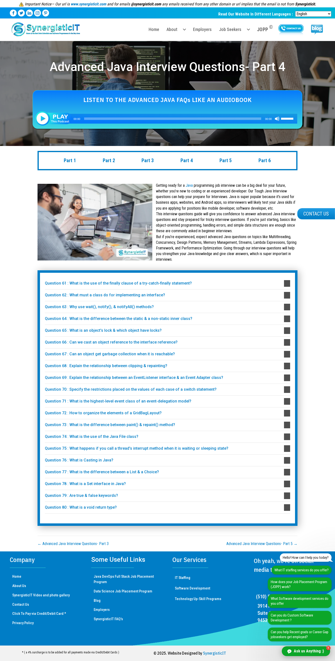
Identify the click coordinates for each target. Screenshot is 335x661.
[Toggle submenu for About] (184, 29)
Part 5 (225, 160)
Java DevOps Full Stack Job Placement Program (124, 579)
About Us (19, 586)
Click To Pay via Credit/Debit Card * (39, 613)
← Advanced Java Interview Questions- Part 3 (73, 543)
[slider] (288, 118)
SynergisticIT (214, 653)
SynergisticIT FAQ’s (108, 619)
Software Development (192, 588)
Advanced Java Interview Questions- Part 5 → (261, 543)
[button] (167, 283)
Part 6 (264, 160)
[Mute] (277, 118)
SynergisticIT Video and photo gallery (41, 595)
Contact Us (20, 604)
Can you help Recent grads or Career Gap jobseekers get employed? (299, 634)
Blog (97, 600)
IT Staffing (182, 577)
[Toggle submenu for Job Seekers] (248, 29)
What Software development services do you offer (299, 601)
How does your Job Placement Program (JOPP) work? (299, 584)
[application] (167, 119)
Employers (102, 609)
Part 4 (186, 160)
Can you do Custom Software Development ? (292, 617)
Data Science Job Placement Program (123, 591)
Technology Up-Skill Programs (198, 599)
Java (189, 185)
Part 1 (70, 160)
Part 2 (109, 160)
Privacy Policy (23, 623)
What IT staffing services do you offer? (301, 570)
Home (16, 576)
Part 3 (148, 160)
